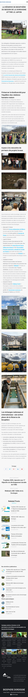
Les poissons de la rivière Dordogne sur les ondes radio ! (18, 526)
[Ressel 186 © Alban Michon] (19, 634)
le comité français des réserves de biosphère (14, 75)
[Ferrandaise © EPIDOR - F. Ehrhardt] (14, 651)
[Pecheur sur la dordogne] (19, 651)
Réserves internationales (8, 25)
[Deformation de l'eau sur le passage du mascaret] (8, 651)
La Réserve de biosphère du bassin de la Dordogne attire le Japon (15, 577)
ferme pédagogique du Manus (17, 229)
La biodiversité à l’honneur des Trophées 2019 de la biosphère (18, 543)
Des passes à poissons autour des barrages (16, 594)
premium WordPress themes (19, 692)
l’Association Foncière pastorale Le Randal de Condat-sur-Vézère (14, 249)
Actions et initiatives (7, 21)
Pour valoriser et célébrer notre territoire (11, 23)
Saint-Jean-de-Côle (10, 611)
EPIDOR (21, 253)
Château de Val (9, 602)
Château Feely (16, 284)
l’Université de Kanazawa (7, 81)
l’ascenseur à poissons (15, 290)
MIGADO (16, 265)
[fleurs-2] (24, 651)
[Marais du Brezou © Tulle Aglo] (24, 634)
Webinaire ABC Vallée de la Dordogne (17, 518)
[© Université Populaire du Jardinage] (3, 651)
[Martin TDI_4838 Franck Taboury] (3, 634)
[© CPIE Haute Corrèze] (14, 634)
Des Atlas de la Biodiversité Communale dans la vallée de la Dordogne (18, 553)
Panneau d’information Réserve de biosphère (16, 535)
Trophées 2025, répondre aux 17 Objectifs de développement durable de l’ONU (18, 509)
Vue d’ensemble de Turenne (12, 606)
